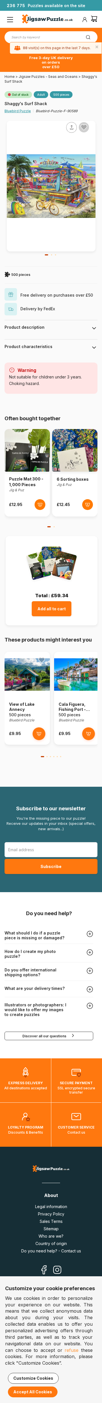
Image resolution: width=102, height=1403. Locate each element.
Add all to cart (51, 608)
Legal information (51, 1206)
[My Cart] (94, 19)
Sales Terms (51, 1221)
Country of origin (51, 1243)
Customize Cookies (33, 1378)
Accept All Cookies (32, 1391)
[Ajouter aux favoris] (84, 127)
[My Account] (84, 19)
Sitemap (51, 1228)
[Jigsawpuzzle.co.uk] (47, 19)
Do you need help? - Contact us (51, 1250)
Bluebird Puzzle (18, 111)
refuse (71, 1350)
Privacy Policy (51, 1214)
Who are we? (51, 1236)
